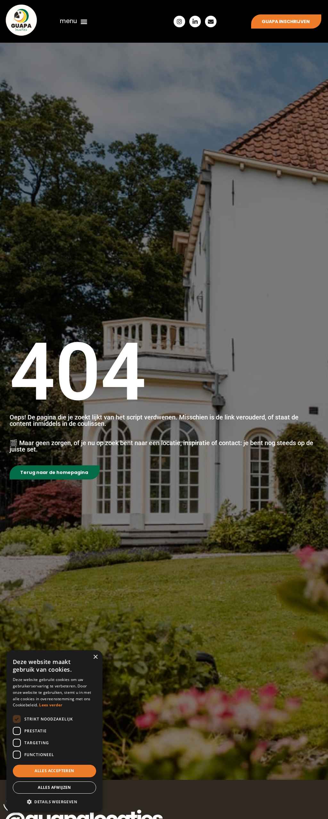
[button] (84, 21)
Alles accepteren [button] (54, 770)
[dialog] (54, 731)
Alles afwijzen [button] (54, 787)
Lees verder (50, 705)
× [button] (95, 657)
